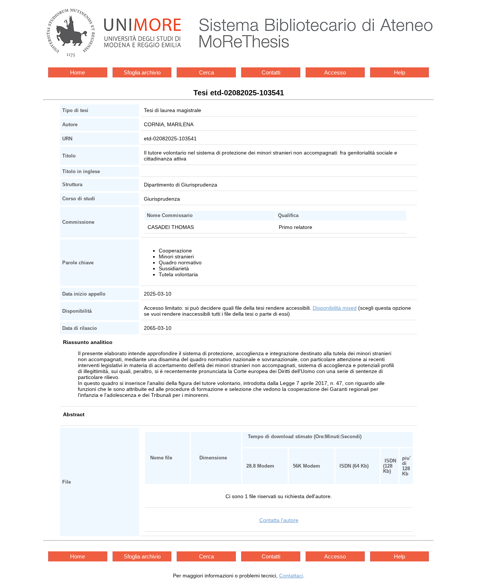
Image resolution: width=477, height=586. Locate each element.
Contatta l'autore (278, 520)
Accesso (335, 72)
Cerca (206, 72)
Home (77, 72)
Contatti (271, 72)
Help (399, 72)
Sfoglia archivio (142, 72)
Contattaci (291, 576)
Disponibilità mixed (335, 308)
